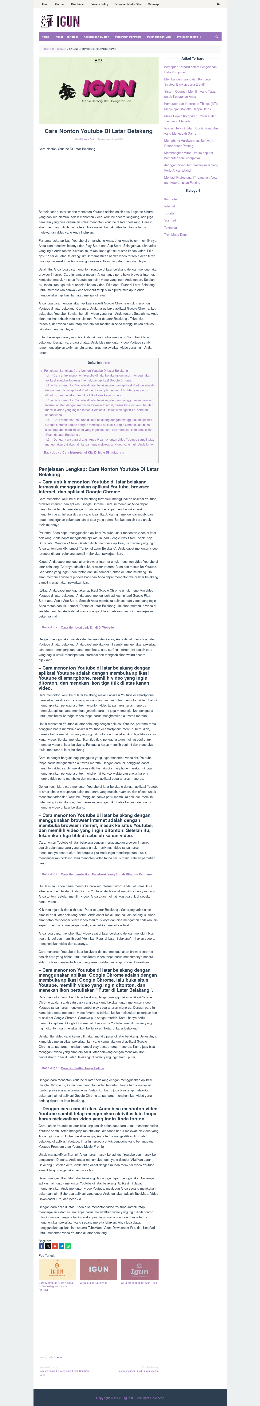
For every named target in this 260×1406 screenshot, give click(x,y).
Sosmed (58, 1357)
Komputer (171, 199)
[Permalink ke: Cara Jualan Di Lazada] (98, 1269)
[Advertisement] (99, 180)
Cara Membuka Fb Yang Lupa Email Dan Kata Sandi (64, 1371)
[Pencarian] (216, 36)
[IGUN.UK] (60, 20)
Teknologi (171, 227)
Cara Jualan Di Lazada (94, 1283)
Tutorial (169, 213)
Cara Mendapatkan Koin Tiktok (139, 1283)
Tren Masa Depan (176, 234)
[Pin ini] (55, 1246)
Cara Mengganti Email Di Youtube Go (138, 1369)
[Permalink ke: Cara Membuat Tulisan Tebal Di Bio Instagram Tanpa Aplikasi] (57, 1269)
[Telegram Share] (61, 1246)
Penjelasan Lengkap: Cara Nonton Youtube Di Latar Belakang (84, 370)
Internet (169, 206)
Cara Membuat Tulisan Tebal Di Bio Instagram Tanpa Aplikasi (56, 1286)
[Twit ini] (48, 1246)
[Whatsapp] (68, 1246)
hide (106, 363)
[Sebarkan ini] (41, 1246)
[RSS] (218, 4)
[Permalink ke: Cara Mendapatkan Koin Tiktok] (140, 1269)
